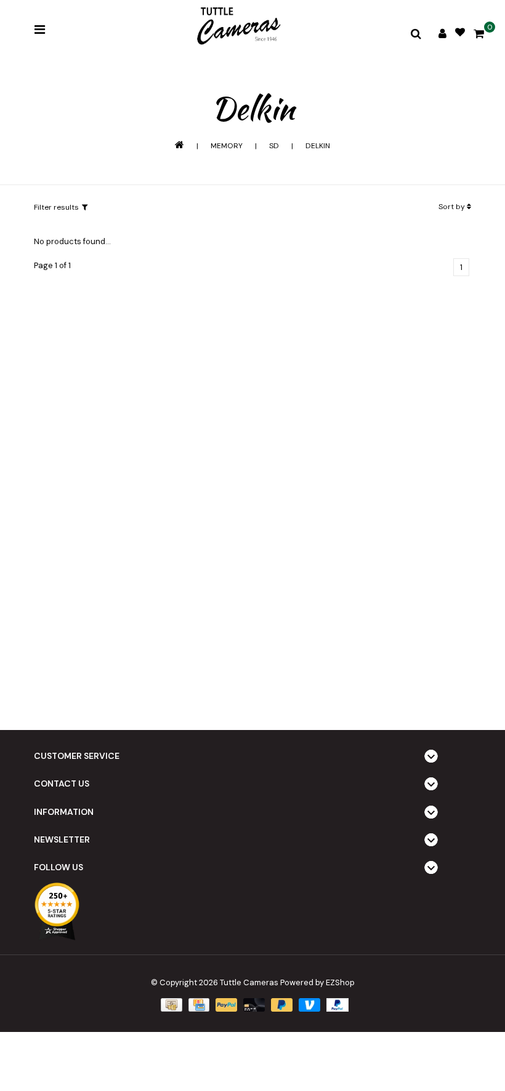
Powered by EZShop (317, 982)
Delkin (317, 146)
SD (274, 146)
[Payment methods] (170, 1004)
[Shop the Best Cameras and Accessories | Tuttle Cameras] (237, 27)
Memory (227, 146)
